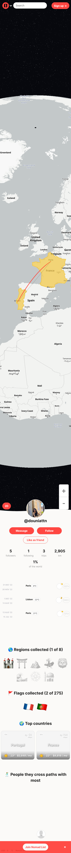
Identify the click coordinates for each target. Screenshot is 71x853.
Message (21, 530)
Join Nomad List (35, 847)
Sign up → (60, 5)
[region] (35, 281)
